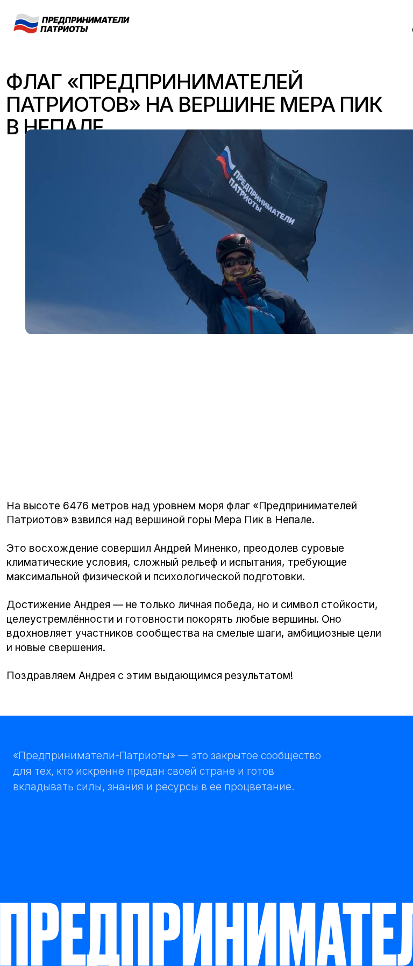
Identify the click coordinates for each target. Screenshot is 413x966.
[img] (71, 22)
